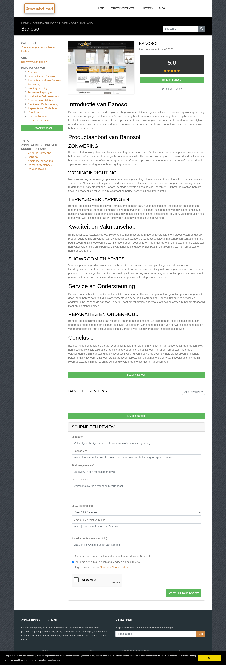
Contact (44, 650)
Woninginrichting (38, 88)
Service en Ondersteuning (43, 104)
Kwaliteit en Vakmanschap (43, 96)
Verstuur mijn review (184, 593)
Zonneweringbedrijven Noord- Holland (62, 23)
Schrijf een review (38, 120)
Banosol (33, 72)
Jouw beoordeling (82, 505)
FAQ (181, 650)
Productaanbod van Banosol (44, 80)
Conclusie (34, 112)
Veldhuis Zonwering (39, 153)
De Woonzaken (37, 169)
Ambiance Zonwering (40, 161)
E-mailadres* (79, 451)
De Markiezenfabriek (40, 165)
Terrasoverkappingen (40, 92)
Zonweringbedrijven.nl (39, 8)
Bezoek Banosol (42, 128)
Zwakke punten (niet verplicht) (89, 538)
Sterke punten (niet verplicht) (88, 520)
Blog (162, 8)
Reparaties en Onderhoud (43, 108)
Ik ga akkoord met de (101, 567)
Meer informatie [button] (54, 660)
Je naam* (77, 436)
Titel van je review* (83, 465)
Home (101, 8)
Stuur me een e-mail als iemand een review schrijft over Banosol (112, 556)
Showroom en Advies (40, 100)
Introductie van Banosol (41, 76)
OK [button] (209, 658)
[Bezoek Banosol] (101, 68)
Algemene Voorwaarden (113, 567)
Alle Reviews (192, 391)
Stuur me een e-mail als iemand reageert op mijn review (107, 562)
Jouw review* (80, 479)
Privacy (90, 650)
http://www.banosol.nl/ (34, 61)
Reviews (148, 8)
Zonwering (34, 84)
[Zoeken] (201, 29)
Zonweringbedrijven (123, 8)
